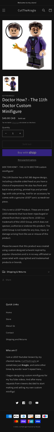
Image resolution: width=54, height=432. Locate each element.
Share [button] (8, 279)
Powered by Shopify (34, 427)
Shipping (15, 122)
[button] (3, 10)
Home (9, 312)
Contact (10, 332)
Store (8, 319)
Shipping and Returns (16, 339)
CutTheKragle (23, 427)
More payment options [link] (27, 160)
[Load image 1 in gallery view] (10, 83)
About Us (10, 326)
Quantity (6, 127)
